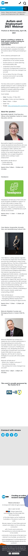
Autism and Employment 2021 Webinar (12, 14)
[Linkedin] (3, 435)
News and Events (11, 12)
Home (3, 12)
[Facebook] (12, 435)
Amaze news (21, 12)
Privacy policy (15, 553)
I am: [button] (3, 9)
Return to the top (13, 502)
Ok (10, 553)
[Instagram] (7, 435)
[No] (26, 550)
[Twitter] (16, 435)
